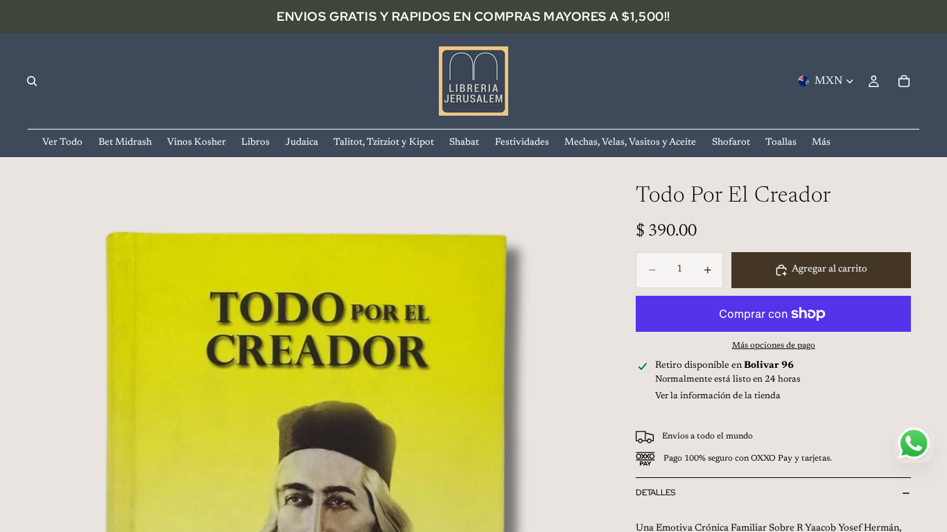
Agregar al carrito (829, 269)
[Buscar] (32, 81)
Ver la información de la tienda (718, 395)
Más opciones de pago (773, 346)
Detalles (655, 492)
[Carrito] (904, 81)
